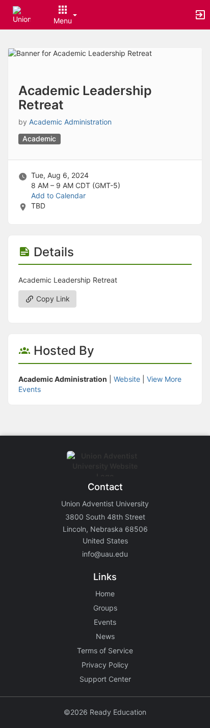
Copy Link (52, 298)
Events (105, 622)
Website (127, 379)
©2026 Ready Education (105, 712)
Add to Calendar (58, 195)
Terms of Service (105, 650)
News (105, 636)
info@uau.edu (105, 554)
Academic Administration (70, 121)
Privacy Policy (105, 664)
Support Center (105, 679)
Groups (105, 607)
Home (105, 593)
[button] (21, 14)
